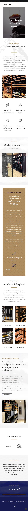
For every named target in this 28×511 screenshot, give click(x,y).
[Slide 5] (16, 179)
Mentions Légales (21, 501)
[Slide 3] (13, 179)
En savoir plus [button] (7, 394)
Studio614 (16, 503)
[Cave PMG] (7, 4)
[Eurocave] (14, 489)
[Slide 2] (12, 179)
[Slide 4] (15, 179)
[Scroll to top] (26, 508)
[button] (25, 4)
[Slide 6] (17, 179)
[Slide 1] (10, 179)
